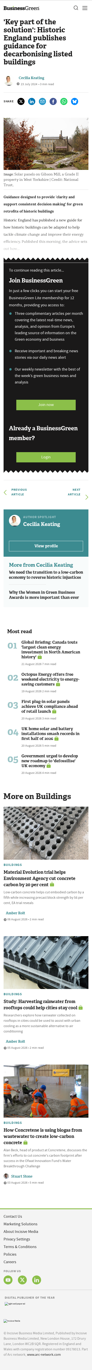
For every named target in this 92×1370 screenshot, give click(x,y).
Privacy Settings (17, 1239)
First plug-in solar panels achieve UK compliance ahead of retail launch (49, 706)
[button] (76, 8)
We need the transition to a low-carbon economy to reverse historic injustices (46, 575)
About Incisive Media (21, 1231)
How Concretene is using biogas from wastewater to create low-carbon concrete (43, 1136)
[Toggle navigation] (83, 8)
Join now (46, 404)
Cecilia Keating (31, 78)
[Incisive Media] (12, 1320)
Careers (10, 1262)
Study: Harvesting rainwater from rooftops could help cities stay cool (40, 1005)
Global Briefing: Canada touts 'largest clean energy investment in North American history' (50, 650)
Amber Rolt (15, 913)
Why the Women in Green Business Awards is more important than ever (44, 595)
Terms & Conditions (20, 1246)
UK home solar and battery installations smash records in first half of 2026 (50, 733)
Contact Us (13, 1216)
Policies (10, 1254)
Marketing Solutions (21, 1224)
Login (46, 457)
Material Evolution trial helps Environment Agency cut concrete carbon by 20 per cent (39, 878)
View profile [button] (46, 546)
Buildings (13, 865)
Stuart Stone (21, 1176)
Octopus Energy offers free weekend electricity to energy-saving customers (50, 679)
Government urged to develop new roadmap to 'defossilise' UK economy (49, 760)
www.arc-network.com (44, 1354)
